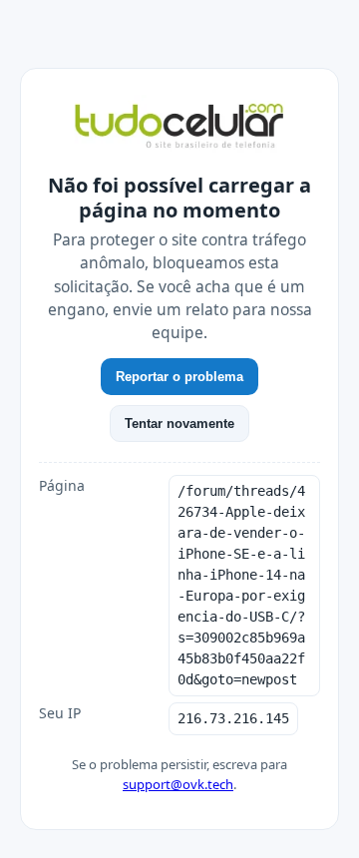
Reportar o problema (179, 376)
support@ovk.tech (178, 784)
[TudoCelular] (179, 128)
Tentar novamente (179, 423)
